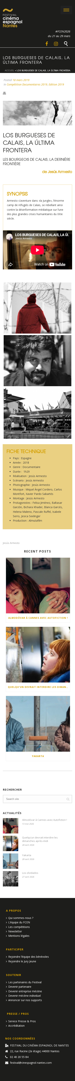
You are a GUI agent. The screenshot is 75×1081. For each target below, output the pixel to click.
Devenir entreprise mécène (25, 991)
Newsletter (15, 931)
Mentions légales (18, 936)
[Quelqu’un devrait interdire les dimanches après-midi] (38, 655)
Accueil (9, 70)
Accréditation (16, 1025)
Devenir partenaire (19, 986)
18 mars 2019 (20, 80)
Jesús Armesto (11, 543)
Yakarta (38, 756)
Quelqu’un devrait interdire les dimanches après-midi (39, 687)
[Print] (6, 92)
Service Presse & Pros (22, 1021)
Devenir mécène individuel (24, 995)
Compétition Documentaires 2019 (27, 84)
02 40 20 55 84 (19, 1057)
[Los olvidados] (10, 878)
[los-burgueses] (37, 413)
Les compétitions (19, 927)
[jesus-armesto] (37, 360)
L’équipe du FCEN (19, 922)
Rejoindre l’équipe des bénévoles (28, 956)
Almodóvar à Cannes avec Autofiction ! (38, 618)
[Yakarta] (38, 724)
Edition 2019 (56, 84)
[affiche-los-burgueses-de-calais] (37, 308)
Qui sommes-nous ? (20, 918)
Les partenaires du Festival (25, 982)
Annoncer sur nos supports (25, 1000)
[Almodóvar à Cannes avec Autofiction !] (38, 585)
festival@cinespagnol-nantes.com (31, 1062)
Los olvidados (30, 873)
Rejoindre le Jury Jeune (22, 961)
